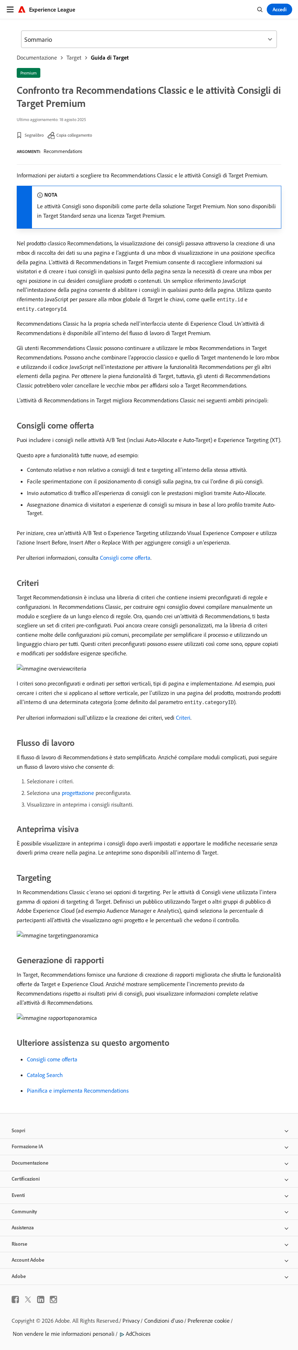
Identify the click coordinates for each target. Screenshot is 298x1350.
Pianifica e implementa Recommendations (78, 1090)
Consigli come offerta (125, 557)
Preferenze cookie (209, 1320)
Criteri (183, 717)
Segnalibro (34, 135)
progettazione (78, 792)
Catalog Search (45, 1074)
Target (74, 57)
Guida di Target (110, 57)
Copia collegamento (74, 135)
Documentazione (37, 57)
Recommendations (63, 151)
